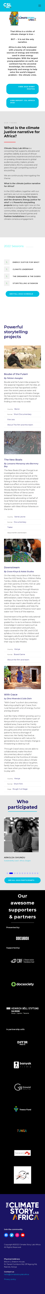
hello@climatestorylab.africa (16, 1274)
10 (32, 873)
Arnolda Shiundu (14, 857)
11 (35, 873)
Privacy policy (10, 1279)
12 (37, 873)
